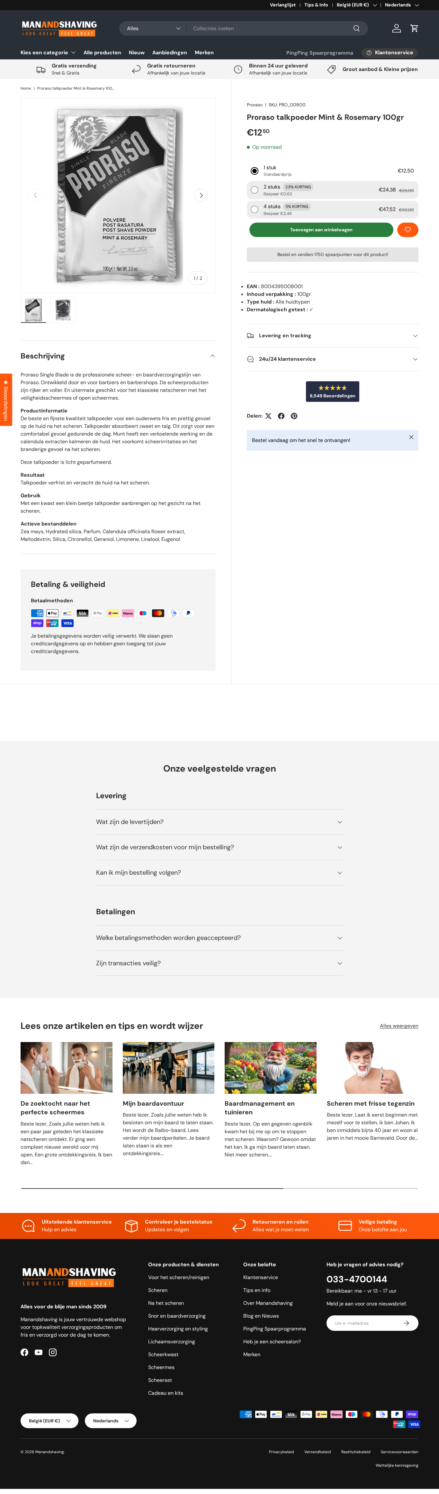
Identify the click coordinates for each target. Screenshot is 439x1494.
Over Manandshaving (268, 1303)
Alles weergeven (399, 1025)
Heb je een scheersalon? (272, 1341)
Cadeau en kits (165, 1393)
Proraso (255, 105)
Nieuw (137, 52)
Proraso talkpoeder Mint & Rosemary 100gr (75, 88)
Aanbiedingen (169, 52)
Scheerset (160, 1380)
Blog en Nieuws (261, 1316)
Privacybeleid (281, 1451)
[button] (415, 28)
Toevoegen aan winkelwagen (321, 230)
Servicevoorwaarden (399, 1451)
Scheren (157, 1290)
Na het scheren (166, 1303)
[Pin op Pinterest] (294, 416)
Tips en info (256, 1290)
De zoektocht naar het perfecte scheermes (55, 1108)
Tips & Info (316, 5)
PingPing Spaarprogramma (319, 52)
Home (26, 88)
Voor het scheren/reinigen (178, 1277)
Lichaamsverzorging (171, 1341)
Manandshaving (49, 1451)
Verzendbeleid (317, 1451)
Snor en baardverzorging (177, 1316)
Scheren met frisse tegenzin (371, 1103)
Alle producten (102, 52)
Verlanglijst (283, 5)
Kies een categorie (44, 52)
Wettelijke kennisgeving (397, 1465)
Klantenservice (260, 1277)
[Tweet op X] (268, 416)
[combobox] (243, 28)
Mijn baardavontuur (153, 1103)
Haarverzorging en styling (178, 1328)
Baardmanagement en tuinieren (260, 1108)
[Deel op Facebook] (281, 416)
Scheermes (161, 1367)
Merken (204, 52)
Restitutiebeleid (356, 1451)
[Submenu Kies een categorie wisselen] (73, 52)
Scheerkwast (163, 1354)
